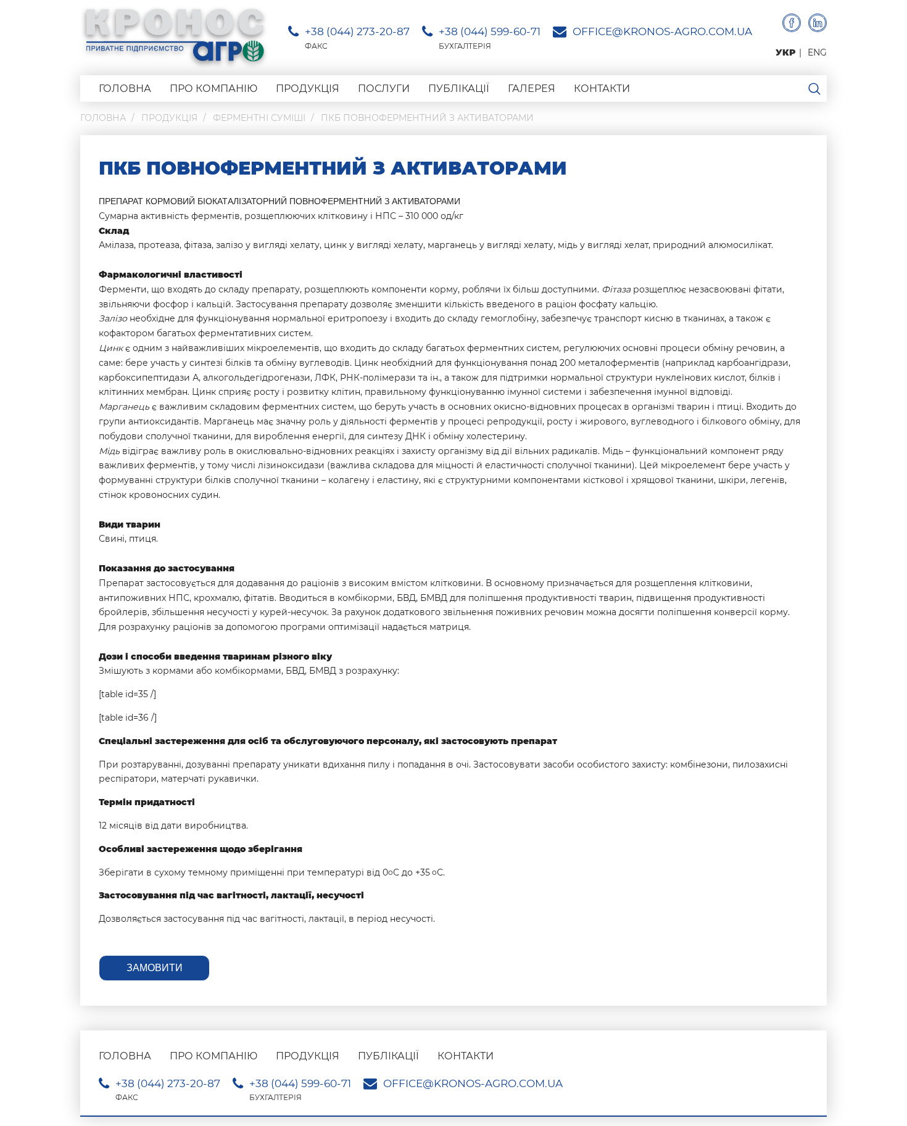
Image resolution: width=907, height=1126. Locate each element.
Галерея (531, 88)
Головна (125, 88)
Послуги (384, 88)
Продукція (307, 88)
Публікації (458, 88)
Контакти (602, 88)
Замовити (154, 967)
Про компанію (213, 88)
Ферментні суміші (259, 117)
